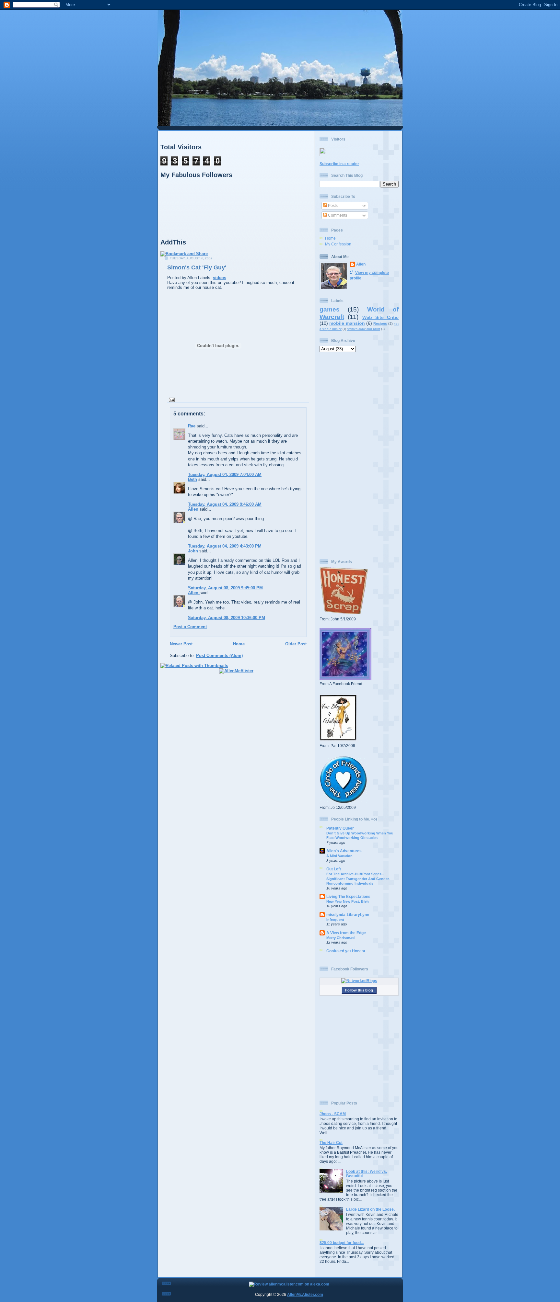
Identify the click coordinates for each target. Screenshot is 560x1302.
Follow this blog (359, 990)
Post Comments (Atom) (219, 655)
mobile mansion (347, 323)
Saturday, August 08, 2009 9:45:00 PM (225, 587)
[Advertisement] (359, 455)
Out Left (333, 869)
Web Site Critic (380, 317)
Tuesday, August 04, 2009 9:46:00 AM (225, 504)
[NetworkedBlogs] (359, 981)
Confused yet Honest (345, 951)
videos (219, 277)
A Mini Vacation (339, 856)
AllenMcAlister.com (305, 1294)
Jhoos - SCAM (333, 1114)
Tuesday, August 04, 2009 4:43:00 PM (225, 546)
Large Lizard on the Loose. (370, 1209)
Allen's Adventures (344, 851)
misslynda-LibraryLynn (347, 914)
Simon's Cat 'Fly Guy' (196, 267)
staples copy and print (363, 329)
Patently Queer (340, 828)
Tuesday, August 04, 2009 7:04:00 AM (225, 474)
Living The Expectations (348, 896)
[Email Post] (171, 399)
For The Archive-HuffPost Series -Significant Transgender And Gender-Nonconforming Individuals (358, 878)
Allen (194, 509)
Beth (192, 479)
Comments (337, 215)
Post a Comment (190, 626)
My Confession (338, 244)
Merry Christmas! (341, 938)
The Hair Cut (331, 1142)
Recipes (380, 323)
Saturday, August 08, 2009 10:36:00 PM (226, 617)
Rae (191, 426)
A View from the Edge (346, 933)
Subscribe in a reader (339, 164)
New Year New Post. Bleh (347, 901)
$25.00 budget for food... (342, 1242)
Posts (332, 205)
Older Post (296, 643)
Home (239, 643)
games (330, 309)
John (193, 551)
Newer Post (181, 643)
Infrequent (335, 920)
